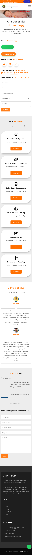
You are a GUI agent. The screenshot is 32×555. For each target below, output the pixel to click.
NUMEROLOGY (24, 551)
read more (16, 148)
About (6, 506)
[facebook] (16, 65)
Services (7, 509)
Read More (13, 74)
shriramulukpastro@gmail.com (11, 2)
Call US (27, 1)
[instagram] (10, 65)
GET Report (8, 511)
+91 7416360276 (7, 1)
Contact (7, 514)
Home (6, 504)
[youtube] (4, 65)
